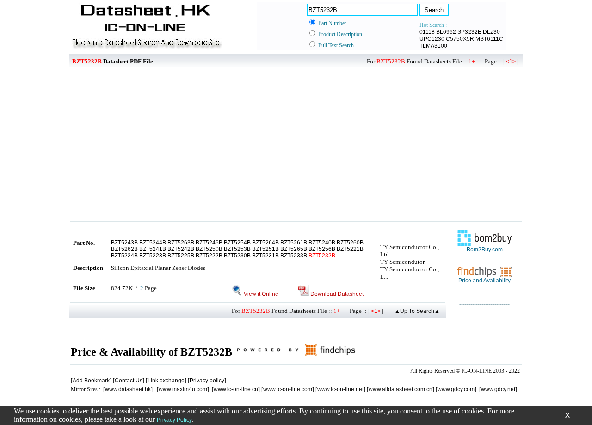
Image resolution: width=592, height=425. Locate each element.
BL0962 (446, 32)
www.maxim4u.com (183, 389)
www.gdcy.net (498, 389)
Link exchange (166, 380)
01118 (427, 32)
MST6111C (489, 39)
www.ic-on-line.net (340, 389)
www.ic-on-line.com (287, 389)
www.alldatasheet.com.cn (400, 389)
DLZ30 (491, 32)
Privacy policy (207, 380)
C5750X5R (460, 39)
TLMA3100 (433, 46)
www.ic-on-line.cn (236, 389)
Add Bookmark (91, 380)
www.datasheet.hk (128, 389)
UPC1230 (431, 39)
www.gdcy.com (456, 389)
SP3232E (469, 32)
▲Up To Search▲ (417, 311)
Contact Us (128, 380)
